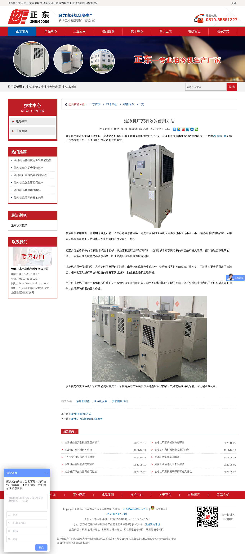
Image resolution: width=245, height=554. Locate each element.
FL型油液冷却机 (91, 529)
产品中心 (51, 31)
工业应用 (79, 31)
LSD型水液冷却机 (112, 529)
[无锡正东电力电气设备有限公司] (31, 16)
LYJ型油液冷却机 (133, 529)
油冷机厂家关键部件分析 (78, 449)
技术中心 (137, 31)
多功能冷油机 (120, 401)
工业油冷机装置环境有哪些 (80, 457)
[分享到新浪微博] (183, 129)
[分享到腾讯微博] (187, 129)
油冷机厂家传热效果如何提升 (31, 175)
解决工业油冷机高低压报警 (169, 464)
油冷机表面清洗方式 (80, 413)
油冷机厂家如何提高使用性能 (81, 471)
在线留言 (194, 31)
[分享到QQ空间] (178, 129)
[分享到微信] (196, 129)
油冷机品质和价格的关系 (28, 197)
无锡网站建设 (152, 524)
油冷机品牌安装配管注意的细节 (82, 442)
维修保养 (21, 121)
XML (234, 3)
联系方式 (223, 31)
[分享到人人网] (192, 129)
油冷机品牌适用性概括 (27, 190)
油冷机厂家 (219, 136)
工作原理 (21, 131)
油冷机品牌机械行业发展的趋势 (32, 160)
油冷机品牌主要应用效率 (28, 182)
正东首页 (22, 31)
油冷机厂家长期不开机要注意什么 (173, 471)
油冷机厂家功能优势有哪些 (169, 442)
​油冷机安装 (100, 401)
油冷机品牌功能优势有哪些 (80, 464)
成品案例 (108, 31)
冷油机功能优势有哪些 (166, 457)
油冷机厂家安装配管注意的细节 (86, 418)
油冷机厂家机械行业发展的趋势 (171, 449)
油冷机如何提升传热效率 (28, 167)
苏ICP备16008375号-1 (135, 508)
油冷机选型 (141, 128)
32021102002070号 (116, 514)
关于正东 (165, 31)
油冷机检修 (83, 401)
